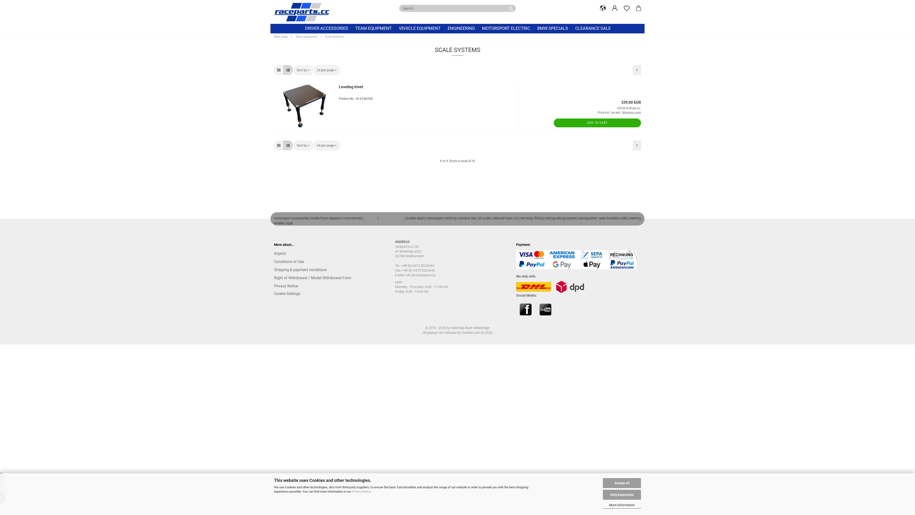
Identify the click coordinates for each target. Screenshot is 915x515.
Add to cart (597, 122)
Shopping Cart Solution (440, 333)
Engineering (461, 28)
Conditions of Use (289, 261)
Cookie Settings (287, 293)
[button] (603, 8)
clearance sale (593, 28)
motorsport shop (391, 218)
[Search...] (511, 8)
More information (622, 505)
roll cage (370, 218)
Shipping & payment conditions (300, 270)
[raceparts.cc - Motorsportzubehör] (304, 12)
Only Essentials (622, 495)
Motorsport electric (506, 28)
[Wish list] (627, 8)
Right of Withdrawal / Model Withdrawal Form (312, 278)
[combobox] (303, 70)
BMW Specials (552, 28)
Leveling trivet (351, 87)
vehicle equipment (420, 28)
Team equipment (373, 28)
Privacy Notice (361, 491)
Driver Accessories (326, 28)
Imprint (280, 253)
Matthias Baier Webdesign (470, 328)
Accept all (622, 483)
